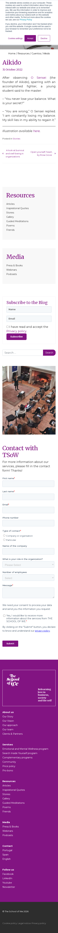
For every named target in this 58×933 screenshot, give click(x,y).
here (36, 131)
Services (7, 744)
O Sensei (38, 77)
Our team (7, 729)
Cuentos (36, 53)
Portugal (7, 850)
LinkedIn (7, 878)
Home (11, 53)
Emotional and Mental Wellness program (25, 748)
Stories (10, 212)
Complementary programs (17, 757)
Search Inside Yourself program (19, 753)
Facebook (8, 874)
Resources (23, 53)
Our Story (7, 716)
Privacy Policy (26, 19)
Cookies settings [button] (15, 38)
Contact (7, 846)
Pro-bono (7, 770)
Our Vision (8, 720)
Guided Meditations (17, 221)
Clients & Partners (12, 733)
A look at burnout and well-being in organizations (15, 153)
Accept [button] (30, 38)
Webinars (11, 269)
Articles (10, 204)
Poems (10, 225)
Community (9, 761)
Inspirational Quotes (17, 208)
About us (8, 712)
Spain (5, 854)
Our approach (10, 725)
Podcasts (11, 274)
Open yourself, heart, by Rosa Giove (41, 153)
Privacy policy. (16, 331)
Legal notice (24, 923)
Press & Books (14, 265)
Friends (10, 229)
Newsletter (8, 887)
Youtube (7, 882)
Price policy (8, 766)
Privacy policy (39, 923)
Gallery (10, 217)
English (6, 859)
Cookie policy (9, 923)
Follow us (8, 869)
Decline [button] (44, 38)
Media (15, 257)
